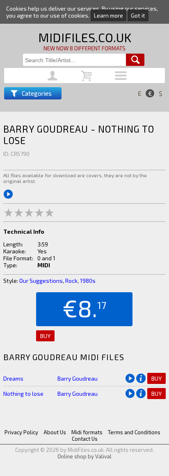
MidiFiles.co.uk (84, 37)
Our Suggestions (41, 280)
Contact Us (85, 438)
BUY (45, 335)
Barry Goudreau (77, 378)
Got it (138, 15)
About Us (54, 432)
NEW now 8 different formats (84, 48)
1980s (88, 280)
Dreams (13, 378)
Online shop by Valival (84, 456)
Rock (71, 280)
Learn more (108, 15)
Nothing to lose (23, 393)
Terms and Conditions (134, 432)
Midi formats (87, 432)
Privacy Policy (21, 432)
